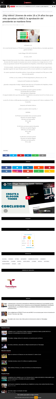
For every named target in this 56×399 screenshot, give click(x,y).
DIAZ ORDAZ (46, 261)
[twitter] (17, 167)
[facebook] (6, 167)
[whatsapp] (39, 171)
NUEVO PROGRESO (6, 263)
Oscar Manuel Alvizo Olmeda (10, 24)
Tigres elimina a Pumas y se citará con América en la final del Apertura (24, 367)
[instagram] (17, 171)
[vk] (6, 171)
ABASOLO (40, 261)
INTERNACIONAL (5, 261)
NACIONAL (12, 11)
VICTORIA (17, 259)
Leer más (39, 397)
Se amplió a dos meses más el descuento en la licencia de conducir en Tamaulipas (27, 319)
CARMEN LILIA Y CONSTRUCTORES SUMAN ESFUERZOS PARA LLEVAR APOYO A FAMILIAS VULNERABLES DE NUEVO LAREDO (29, 332)
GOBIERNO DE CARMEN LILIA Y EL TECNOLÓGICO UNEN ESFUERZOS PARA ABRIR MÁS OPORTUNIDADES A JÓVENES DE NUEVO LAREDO (31, 378)
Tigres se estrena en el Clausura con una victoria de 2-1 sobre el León (24, 354)
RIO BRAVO (11, 259)
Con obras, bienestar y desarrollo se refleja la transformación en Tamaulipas (26, 344)
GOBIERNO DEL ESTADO (33, 259)
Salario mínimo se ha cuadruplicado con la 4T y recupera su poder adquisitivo (32, 6)
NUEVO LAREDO (26, 261)
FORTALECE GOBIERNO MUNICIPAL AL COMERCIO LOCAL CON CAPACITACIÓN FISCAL (31, 384)
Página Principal (6, 11)
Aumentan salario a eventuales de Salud (17, 390)
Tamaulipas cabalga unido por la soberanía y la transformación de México (25, 338)
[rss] (49, 171)
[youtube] (28, 171)
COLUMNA (13, 261)
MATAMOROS (23, 259)
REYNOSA (19, 261)
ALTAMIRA (34, 261)
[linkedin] (28, 167)
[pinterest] (49, 167)
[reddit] (39, 167)
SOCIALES (14, 263)
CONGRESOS (43, 259)
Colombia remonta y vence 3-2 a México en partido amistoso (22, 361)
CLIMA (19, 263)
